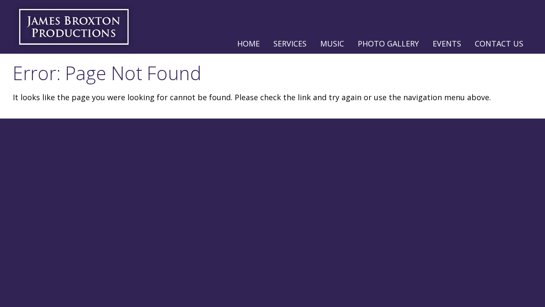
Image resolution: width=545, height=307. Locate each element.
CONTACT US (499, 43)
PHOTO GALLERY (388, 43)
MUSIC (332, 43)
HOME (248, 43)
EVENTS (447, 43)
